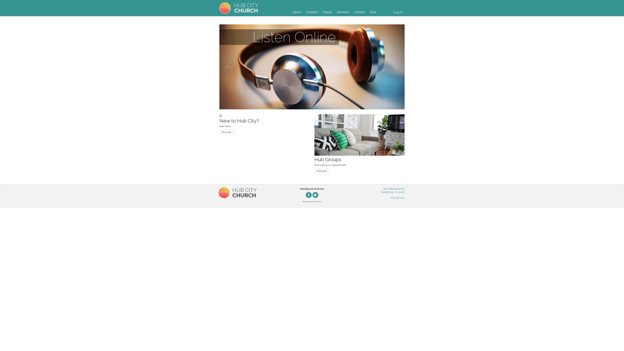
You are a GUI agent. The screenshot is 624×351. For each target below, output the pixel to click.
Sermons (343, 12)
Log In (397, 12)
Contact (359, 12)
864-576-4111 (397, 197)
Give (373, 12)
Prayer (327, 12)
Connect (312, 12)
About (297, 12)
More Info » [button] (227, 132)
